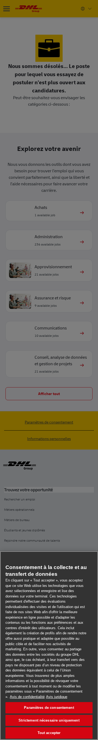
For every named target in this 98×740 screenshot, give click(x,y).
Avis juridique (56, 697)
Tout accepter (49, 733)
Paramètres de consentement (49, 708)
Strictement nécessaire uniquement (49, 720)
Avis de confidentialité (27, 697)
